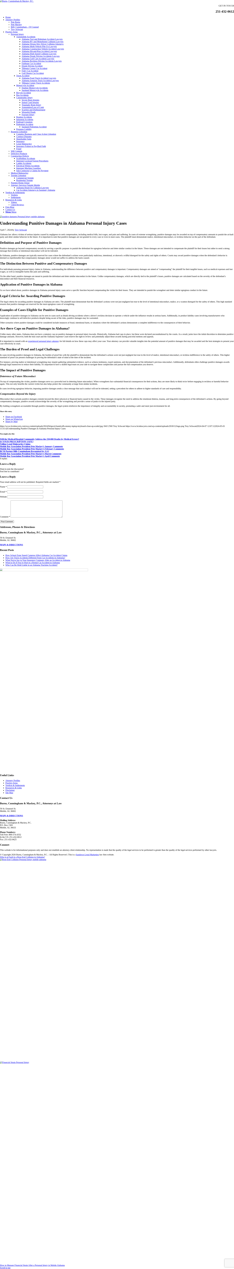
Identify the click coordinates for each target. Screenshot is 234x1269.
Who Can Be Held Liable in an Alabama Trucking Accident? (31, 565)
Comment (5, 517)
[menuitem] (119, 17)
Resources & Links (13, 788)
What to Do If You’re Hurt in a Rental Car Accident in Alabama (32, 562)
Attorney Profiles (12, 780)
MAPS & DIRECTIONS (11, 545)
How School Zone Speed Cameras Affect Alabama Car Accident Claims (36, 555)
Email (3, 492)
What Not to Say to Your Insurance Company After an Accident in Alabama (37, 560)
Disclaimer (10, 790)
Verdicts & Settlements (15, 785)
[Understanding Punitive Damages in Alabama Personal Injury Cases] (22, 216)
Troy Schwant (21, 230)
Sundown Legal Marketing (87, 854)
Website (3, 497)
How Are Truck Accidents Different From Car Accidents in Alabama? (35, 558)
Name (3, 487)
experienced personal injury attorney (43, 341)
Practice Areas (11, 783)
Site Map (9, 793)
